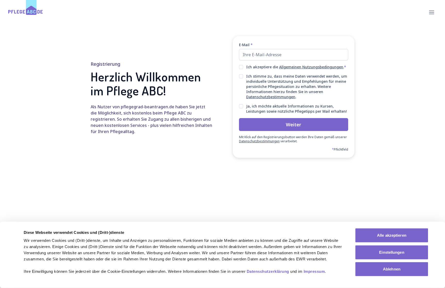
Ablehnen (391, 269)
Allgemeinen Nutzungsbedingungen (311, 66)
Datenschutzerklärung (268, 271)
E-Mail (246, 44)
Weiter (293, 124)
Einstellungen (391, 252)
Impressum (314, 271)
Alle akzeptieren (391, 235)
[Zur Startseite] (25, 12)
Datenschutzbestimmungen (270, 96)
